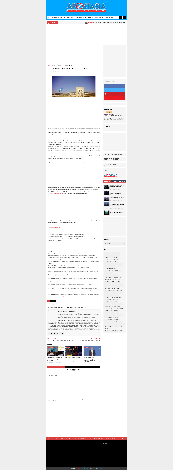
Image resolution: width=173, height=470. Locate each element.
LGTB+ (114, 303)
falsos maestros (109, 290)
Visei (121, 330)
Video (110, 326)
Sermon (107, 324)
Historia (107, 297)
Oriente (113, 315)
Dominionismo (109, 277)
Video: (120, 326)
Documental (108, 272)
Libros (55, 438)
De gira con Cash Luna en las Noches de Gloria (81, 160)
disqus (73, 366)
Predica (119, 315)
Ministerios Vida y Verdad (110, 164)
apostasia (107, 257)
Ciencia (119, 266)
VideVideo (107, 328)
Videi (106, 326)
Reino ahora (108, 321)
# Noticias (53, 300)
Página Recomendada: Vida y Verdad (113, 154)
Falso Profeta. (119, 286)
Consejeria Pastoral (111, 268)
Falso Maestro (109, 286)
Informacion (108, 301)
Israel (115, 301)
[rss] (125, 438)
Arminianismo (108, 261)
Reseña (116, 321)
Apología (116, 255)
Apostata (107, 259)
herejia (121, 292)
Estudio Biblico (115, 281)
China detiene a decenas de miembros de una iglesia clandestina (97, 22)
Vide (123, 324)
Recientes (107, 181)
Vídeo (115, 326)
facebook (91, 366)
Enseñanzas (89, 17)
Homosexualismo (116, 297)
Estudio (107, 281)
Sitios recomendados (84, 438)
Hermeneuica (114, 295)
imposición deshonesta (111, 299)
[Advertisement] (86, 34)
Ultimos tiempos (115, 324)
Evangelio (108, 283)
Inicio (49, 438)
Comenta (122, 181)
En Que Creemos (69, 17)
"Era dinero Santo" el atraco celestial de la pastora (72, 358)
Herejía (107, 295)
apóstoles (115, 259)
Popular (114, 181)
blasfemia (107, 266)
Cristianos (108, 270)
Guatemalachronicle (55, 227)
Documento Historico (111, 275)
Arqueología (108, 263)
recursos (116, 319)
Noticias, (57, 71)
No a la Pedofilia (110, 312)
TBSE (102, 443)
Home (49, 65)
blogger (56, 366)
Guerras (107, 292)
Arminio (116, 261)
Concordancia (110, 17)
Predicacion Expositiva (111, 317)
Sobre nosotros (110, 438)
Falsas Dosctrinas (117, 283)
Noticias (120, 22)
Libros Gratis (99, 17)
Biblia (120, 263)
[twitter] (121, 438)
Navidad (116, 310)
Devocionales (116, 270)
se (89, 191)
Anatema (107, 252)
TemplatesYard (84, 468)
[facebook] (119, 438)
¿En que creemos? (98, 438)
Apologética (108, 255)
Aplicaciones (78, 22)
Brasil (114, 266)
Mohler (113, 308)
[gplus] (123, 438)
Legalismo (108, 303)
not (117, 312)
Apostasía (115, 257)
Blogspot (99, 468)
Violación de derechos (111, 330)
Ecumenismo (117, 277)
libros (119, 303)
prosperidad (108, 319)
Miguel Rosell (116, 306)
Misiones (107, 308)
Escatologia (116, 279)
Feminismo (119, 290)
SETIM (105, 165)
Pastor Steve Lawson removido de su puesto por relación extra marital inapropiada (91, 359)
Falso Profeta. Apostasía (112, 288)
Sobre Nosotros (56, 17)
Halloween (114, 292)
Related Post (51, 344)
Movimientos (79, 17)
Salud (121, 321)
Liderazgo (108, 306)
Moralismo (120, 308)
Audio (116, 263)
